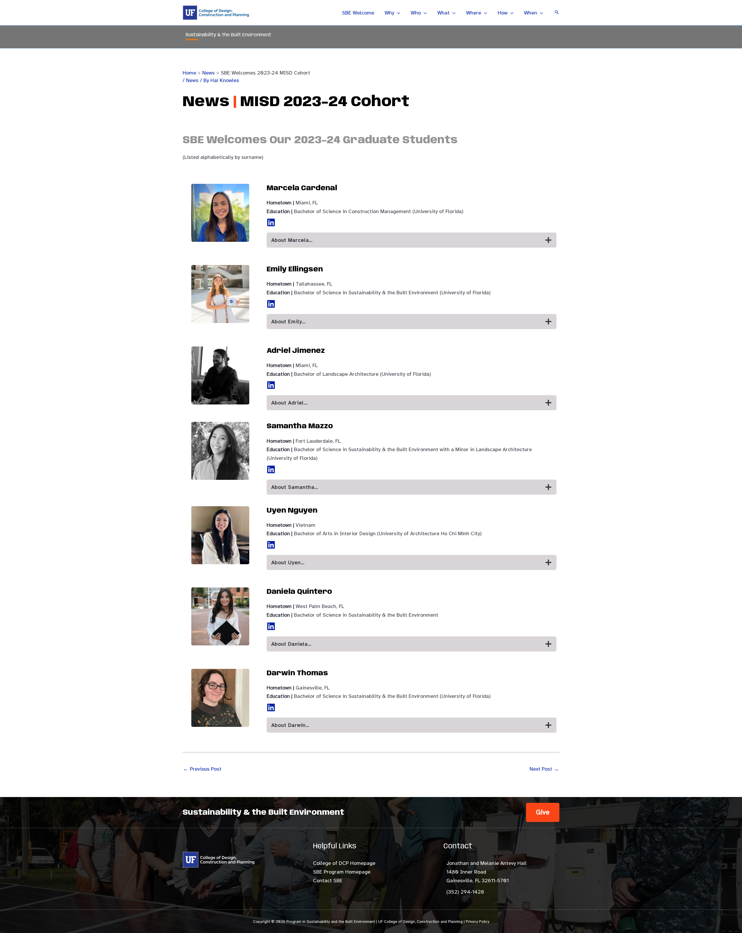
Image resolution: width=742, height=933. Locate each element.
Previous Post (202, 769)
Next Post (544, 769)
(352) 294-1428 (465, 892)
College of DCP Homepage (344, 863)
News (192, 80)
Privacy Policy (477, 921)
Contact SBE (328, 880)
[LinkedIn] (271, 222)
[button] (397, 13)
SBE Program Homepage (341, 872)
